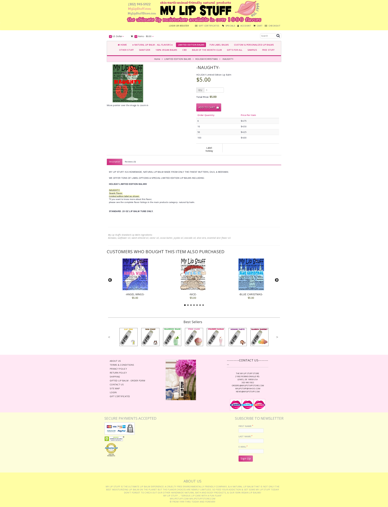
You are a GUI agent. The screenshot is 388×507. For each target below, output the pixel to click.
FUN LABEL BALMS (218, 44)
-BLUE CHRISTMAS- (251, 294)
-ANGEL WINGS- (135, 294)
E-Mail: (243, 446)
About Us (115, 360)
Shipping (115, 376)
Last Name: (246, 436)
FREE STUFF (267, 49)
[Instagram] (259, 404)
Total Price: (206, 97)
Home (123, 44)
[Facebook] (235, 404)
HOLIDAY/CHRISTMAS (206, 59)
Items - (143, 36)
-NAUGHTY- (228, 59)
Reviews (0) (130, 161)
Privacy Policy (118, 368)
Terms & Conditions (122, 364)
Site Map (115, 388)
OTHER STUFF (126, 49)
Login (113, 392)
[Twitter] (247, 404)
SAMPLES (251, 49)
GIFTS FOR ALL (234, 49)
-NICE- (193, 294)
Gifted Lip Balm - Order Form (127, 380)
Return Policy (118, 372)
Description (114, 161)
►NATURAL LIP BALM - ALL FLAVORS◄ (152, 44)
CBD (184, 49)
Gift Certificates (120, 396)
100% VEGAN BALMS (165, 49)
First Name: (246, 426)
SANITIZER (144, 49)
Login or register (179, 25)
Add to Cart (207, 107)
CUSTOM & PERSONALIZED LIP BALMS (253, 44)
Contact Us (117, 384)
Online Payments (111, 455)
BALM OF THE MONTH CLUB (206, 49)
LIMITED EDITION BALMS (190, 44)
